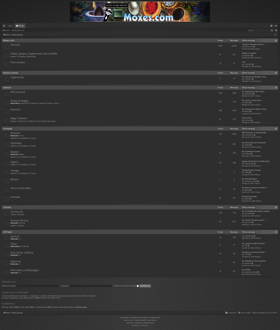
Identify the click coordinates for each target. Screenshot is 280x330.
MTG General (17, 92)
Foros (21, 25)
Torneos (7, 207)
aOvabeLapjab (81, 307)
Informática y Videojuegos (24, 270)
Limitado (15, 197)
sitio (243, 62)
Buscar (7, 30)
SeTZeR (22, 223)
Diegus (247, 145)
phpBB (134, 317)
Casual (33, 138)
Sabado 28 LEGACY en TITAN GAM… (256, 161)
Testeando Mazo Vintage (251, 170)
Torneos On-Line (19, 220)
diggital (21, 154)
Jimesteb (248, 263)
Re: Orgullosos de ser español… (254, 261)
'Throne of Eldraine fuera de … (253, 44)
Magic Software (18, 118)
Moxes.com (8, 40)
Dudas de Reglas (19, 100)
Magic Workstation (49, 121)
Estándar (15, 133)
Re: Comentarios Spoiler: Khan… (254, 109)
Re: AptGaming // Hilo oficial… (253, 91)
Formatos (7, 128)
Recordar (133, 286)
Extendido (16, 143)
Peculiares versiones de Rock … (254, 252)
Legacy (14, 161)
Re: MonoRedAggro (249, 179)
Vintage (14, 170)
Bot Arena (23, 121)
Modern (14, 151)
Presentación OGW (249, 196)
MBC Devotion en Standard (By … (255, 132)
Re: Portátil (246, 270)
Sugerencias (17, 77)
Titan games (249, 163)
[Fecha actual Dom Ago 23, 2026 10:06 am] (275, 35)
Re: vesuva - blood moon (251, 100)
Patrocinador (17, 62)
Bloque (14, 179)
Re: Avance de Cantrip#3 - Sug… (254, 77)
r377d (247, 254)
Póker (13, 243)
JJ (20, 239)
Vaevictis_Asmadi (251, 181)
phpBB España (149, 323)
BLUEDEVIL (249, 135)
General (7, 87)
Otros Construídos (20, 188)
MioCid (247, 102)
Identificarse (19, 30)
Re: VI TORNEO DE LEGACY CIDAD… (256, 211)
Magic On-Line (34, 121)
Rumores (15, 109)
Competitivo (24, 138)
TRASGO (248, 64)
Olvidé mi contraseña (120, 286)
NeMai (247, 172)
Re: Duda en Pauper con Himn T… (255, 188)
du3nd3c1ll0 (249, 236)
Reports (21, 214)
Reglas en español (249, 53)
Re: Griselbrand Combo (251, 151)
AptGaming (249, 94)
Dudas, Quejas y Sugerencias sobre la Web (33, 53)
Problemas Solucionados (27, 56)
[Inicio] (140, 11)
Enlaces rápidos (4, 26)
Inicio (10, 25)
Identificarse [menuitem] (276, 26)
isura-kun (248, 222)
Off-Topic (7, 232)
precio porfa (246, 118)
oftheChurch (25, 103)
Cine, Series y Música (21, 252)
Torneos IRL (16, 211)
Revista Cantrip (10, 72)
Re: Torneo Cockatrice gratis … (254, 220)
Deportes (15, 261)
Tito (246, 245)
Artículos (15, 44)
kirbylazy (248, 55)
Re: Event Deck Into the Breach (254, 143)
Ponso (21, 136)
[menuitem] (271, 25)
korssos (248, 120)
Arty (131, 320)
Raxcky (56, 103)
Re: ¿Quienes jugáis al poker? (253, 243)
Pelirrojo (247, 153)
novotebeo (248, 213)
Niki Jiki (26, 246)
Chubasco (34, 103)
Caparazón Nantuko (46, 103)
